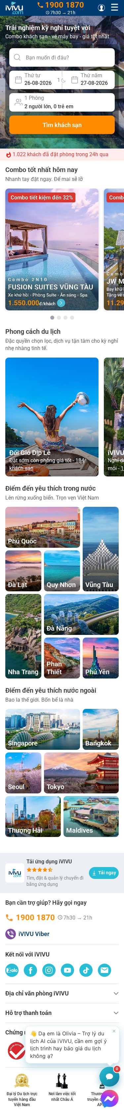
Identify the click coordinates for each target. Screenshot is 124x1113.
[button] (72, 1044)
